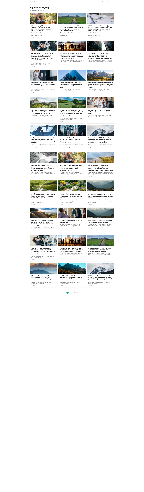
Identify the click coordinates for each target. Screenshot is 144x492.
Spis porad (104, 1)
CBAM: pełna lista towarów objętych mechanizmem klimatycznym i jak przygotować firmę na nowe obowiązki (41, 277)
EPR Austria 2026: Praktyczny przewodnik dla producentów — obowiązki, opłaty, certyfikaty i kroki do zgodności (99, 249)
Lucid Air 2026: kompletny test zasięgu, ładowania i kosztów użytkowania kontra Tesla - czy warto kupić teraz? (71, 277)
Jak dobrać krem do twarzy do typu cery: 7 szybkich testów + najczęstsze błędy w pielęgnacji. (100, 112)
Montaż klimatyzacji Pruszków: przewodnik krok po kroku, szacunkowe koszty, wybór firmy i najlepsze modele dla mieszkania (71, 249)
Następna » (75, 292)
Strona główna (111, 1)
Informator (33, 2)
